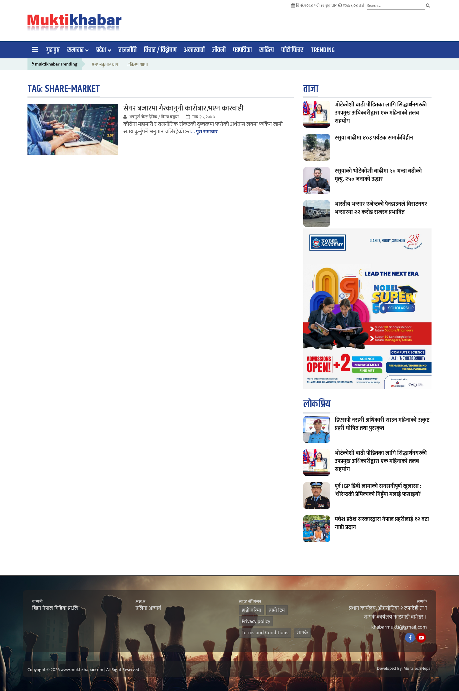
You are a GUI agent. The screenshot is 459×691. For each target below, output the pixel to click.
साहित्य (266, 50)
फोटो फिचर (292, 50)
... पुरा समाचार (204, 132)
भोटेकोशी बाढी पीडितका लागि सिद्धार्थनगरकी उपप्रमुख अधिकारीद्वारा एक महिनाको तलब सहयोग (381, 113)
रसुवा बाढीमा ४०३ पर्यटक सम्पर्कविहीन (374, 138)
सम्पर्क (302, 633)
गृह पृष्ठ (53, 50)
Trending (323, 50)
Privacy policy (256, 621)
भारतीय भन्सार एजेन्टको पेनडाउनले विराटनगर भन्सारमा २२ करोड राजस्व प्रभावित (381, 208)
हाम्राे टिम (277, 610)
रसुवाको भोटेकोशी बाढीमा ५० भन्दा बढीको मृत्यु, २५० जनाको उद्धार (378, 175)
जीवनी (219, 50)
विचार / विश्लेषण (160, 50)
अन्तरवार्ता (194, 50)
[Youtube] (421, 638)
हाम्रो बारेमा (251, 610)
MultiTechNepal (417, 668)
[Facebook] (410, 638)
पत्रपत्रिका (242, 50)
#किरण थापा (137, 65)
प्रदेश (101, 50)
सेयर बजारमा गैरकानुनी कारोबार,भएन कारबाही (183, 108)
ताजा (310, 88)
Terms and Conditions (265, 633)
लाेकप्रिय (316, 404)
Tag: (63, 88)
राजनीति (127, 50)
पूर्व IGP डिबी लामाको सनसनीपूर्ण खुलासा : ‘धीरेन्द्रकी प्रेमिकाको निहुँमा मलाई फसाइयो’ (378, 490)
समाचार (75, 50)
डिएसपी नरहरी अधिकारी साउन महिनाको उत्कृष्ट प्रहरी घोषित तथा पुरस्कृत (382, 424)
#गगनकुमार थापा (105, 65)
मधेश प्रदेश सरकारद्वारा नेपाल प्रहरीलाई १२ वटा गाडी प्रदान (382, 523)
